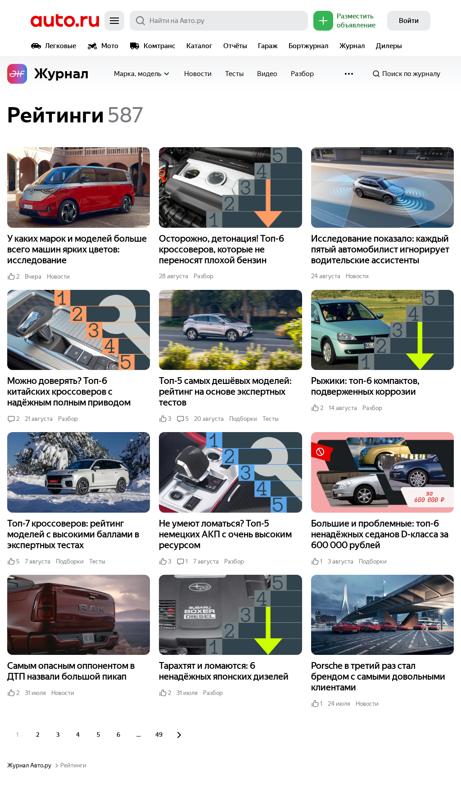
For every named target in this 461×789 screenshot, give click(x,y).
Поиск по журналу (411, 74)
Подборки (243, 418)
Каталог (199, 46)
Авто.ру (65, 21)
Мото (109, 46)
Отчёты (235, 46)
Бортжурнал (309, 46)
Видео (267, 74)
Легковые (60, 46)
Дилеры (389, 46)
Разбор (302, 74)
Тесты (234, 74)
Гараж (268, 46)
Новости (198, 74)
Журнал (352, 46)
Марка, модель (137, 74)
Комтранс (160, 46)
